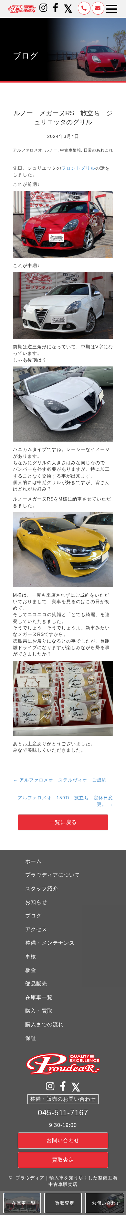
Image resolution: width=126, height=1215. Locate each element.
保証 (30, 1038)
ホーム (33, 861)
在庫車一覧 (39, 997)
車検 (30, 956)
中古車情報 (70, 150)
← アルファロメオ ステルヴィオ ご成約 (60, 779)
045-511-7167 (63, 1112)
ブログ (33, 915)
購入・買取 (39, 1011)
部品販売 (36, 983)
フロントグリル (78, 168)
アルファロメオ (27, 150)
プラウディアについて (52, 875)
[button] (43, 7)
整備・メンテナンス (50, 943)
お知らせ (36, 902)
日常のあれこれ (98, 150)
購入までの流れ (44, 1024)
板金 (30, 970)
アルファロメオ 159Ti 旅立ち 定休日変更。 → (65, 801)
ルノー (51, 150)
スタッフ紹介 (41, 888)
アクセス (36, 929)
